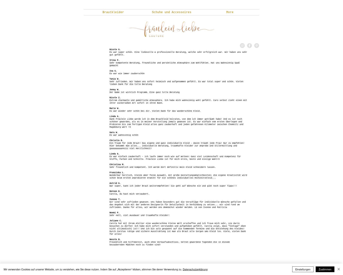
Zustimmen (325, 269)
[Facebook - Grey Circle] (249, 45)
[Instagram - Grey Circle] (242, 45)
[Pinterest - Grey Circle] (256, 45)
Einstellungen (302, 269)
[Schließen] (339, 269)
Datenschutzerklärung (195, 269)
